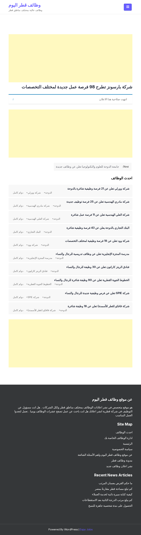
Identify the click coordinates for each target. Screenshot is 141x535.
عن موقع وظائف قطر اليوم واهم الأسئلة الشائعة (105, 455)
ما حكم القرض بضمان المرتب (115, 483)
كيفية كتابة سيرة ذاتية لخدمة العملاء (112, 494)
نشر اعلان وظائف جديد (119, 466)
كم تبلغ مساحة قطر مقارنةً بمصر (113, 489)
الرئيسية (127, 443)
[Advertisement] (70, 58)
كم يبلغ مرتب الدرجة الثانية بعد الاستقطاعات (107, 500)
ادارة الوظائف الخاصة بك (118, 438)
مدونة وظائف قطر (121, 460)
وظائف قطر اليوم (25, 5)
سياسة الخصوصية (122, 449)
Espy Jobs (86, 529)
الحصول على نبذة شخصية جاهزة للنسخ (110, 506)
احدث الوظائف (124, 432)
